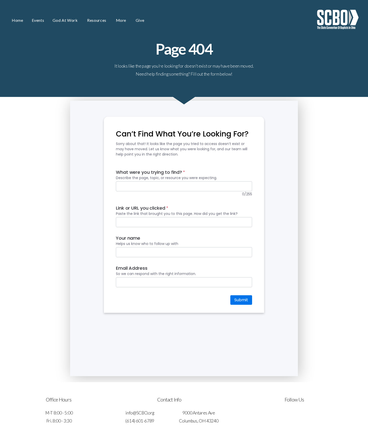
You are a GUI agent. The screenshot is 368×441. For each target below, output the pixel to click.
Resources (97, 20)
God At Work (66, 20)
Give (140, 20)
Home (17, 20)
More (121, 20)
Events (38, 20)
